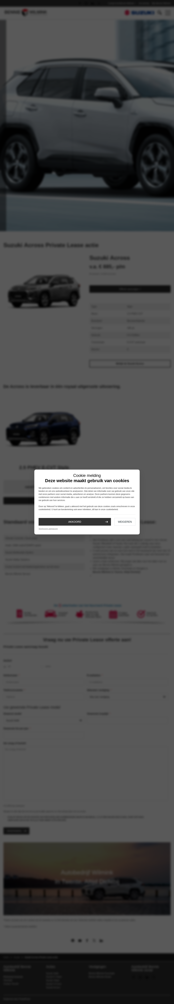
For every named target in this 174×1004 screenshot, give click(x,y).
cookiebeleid (44, 509)
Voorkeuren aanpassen (48, 529)
